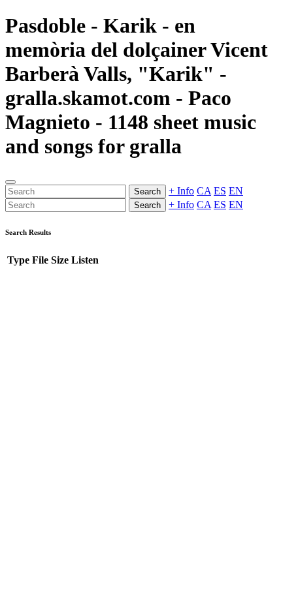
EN (236, 190)
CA (204, 190)
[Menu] (10, 182)
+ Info (181, 190)
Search (147, 191)
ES (220, 190)
